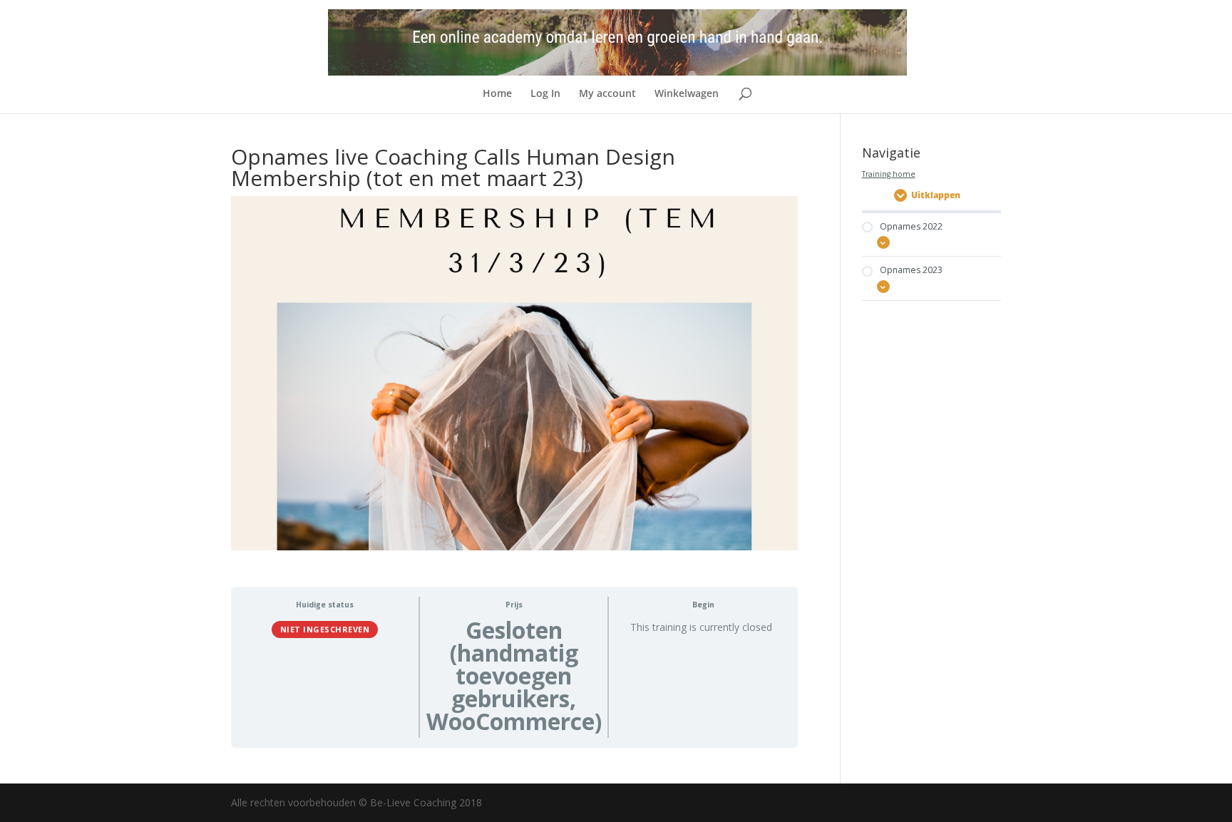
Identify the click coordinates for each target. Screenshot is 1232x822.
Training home (888, 174)
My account (607, 94)
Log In (545, 94)
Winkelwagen (686, 94)
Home (497, 94)
